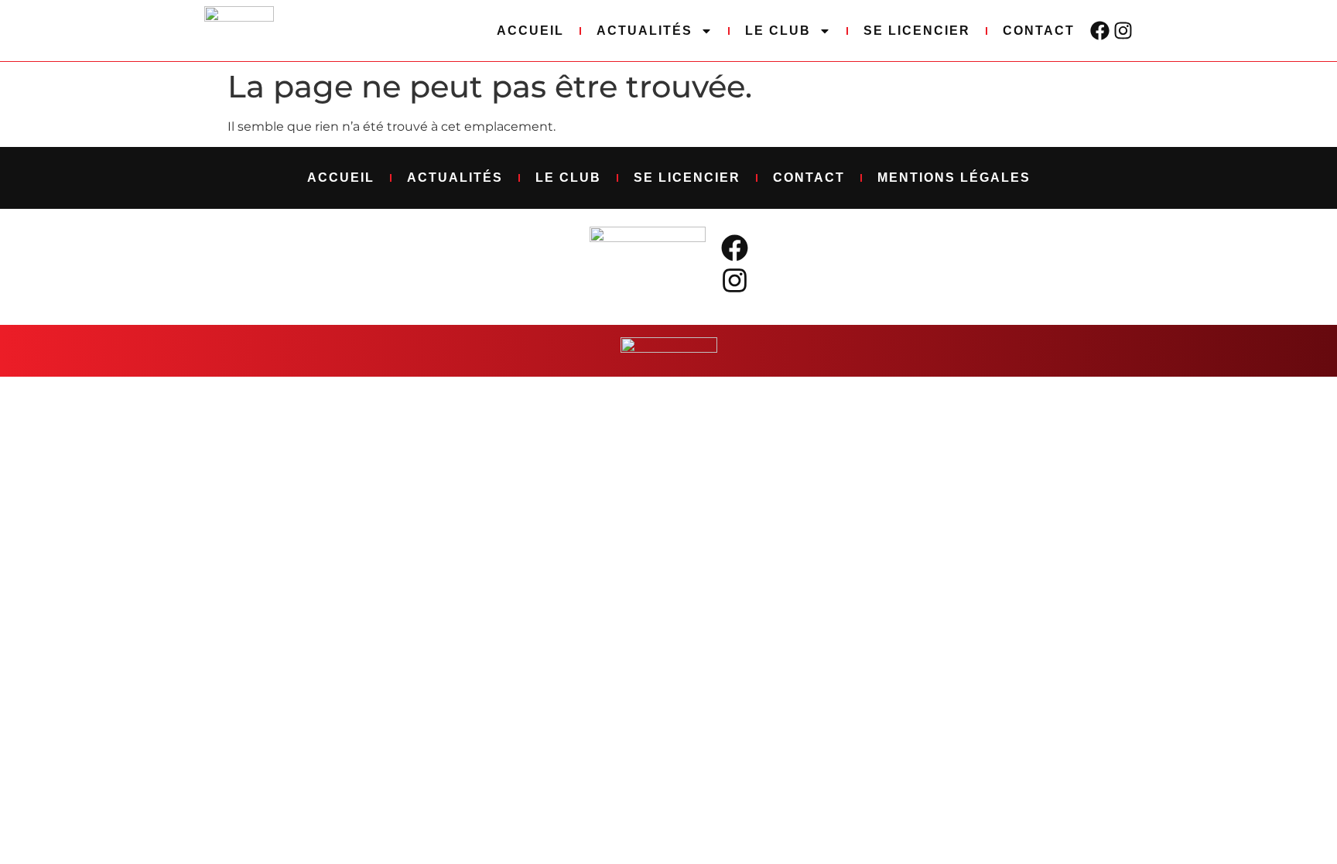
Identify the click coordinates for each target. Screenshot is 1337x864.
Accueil (530, 30)
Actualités (644, 30)
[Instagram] (1123, 30)
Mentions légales (954, 177)
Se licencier (916, 30)
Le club (778, 30)
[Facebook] (1100, 30)
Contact (1039, 30)
